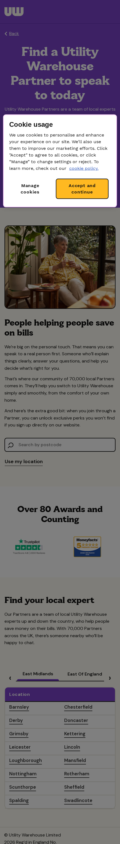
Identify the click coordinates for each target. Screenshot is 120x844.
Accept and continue (82, 188)
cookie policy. (84, 168)
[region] (60, 161)
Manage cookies (30, 188)
